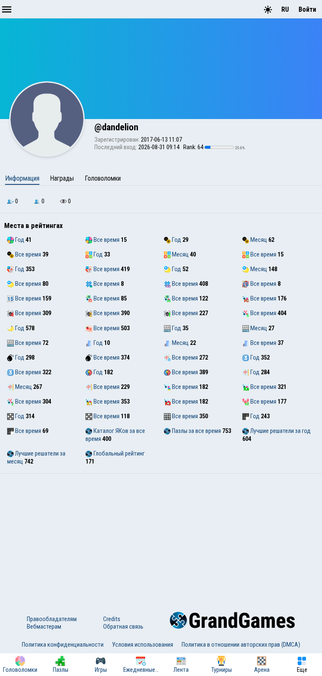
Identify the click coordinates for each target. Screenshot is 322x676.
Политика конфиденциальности (63, 644)
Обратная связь (123, 626)
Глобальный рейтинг (118, 453)
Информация (22, 178)
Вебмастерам (44, 626)
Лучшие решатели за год (280, 431)
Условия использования (142, 644)
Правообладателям (52, 619)
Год (19, 239)
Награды (62, 178)
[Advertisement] (161, 536)
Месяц (258, 239)
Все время (105, 239)
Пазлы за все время (196, 431)
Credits (111, 619)
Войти (307, 9)
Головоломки (103, 178)
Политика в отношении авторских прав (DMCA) (241, 644)
